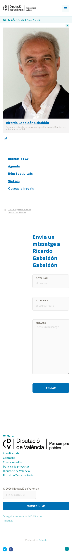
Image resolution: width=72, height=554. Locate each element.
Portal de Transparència (18, 475)
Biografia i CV (18, 159)
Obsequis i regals (21, 188)
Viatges (14, 181)
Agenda (14, 166)
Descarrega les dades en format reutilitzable (19, 211)
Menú (10, 436)
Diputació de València (16, 471)
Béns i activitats (20, 173)
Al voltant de (11, 453)
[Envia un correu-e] (5, 138)
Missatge (40, 322)
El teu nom (41, 278)
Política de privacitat (16, 466)
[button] (36, 506)
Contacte (9, 457)
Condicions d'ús (12, 462)
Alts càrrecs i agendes (21, 20)
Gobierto (43, 540)
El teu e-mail (42, 300)
